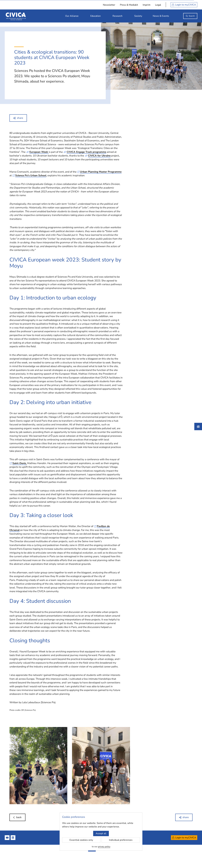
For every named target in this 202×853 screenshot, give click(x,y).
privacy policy (104, 846)
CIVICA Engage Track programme (86, 152)
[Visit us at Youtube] (7, 837)
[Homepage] (16, 16)
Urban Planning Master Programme (101, 171)
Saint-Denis (19, 463)
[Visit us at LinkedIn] (13, 837)
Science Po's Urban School (30, 175)
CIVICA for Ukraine (99, 155)
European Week (39, 152)
